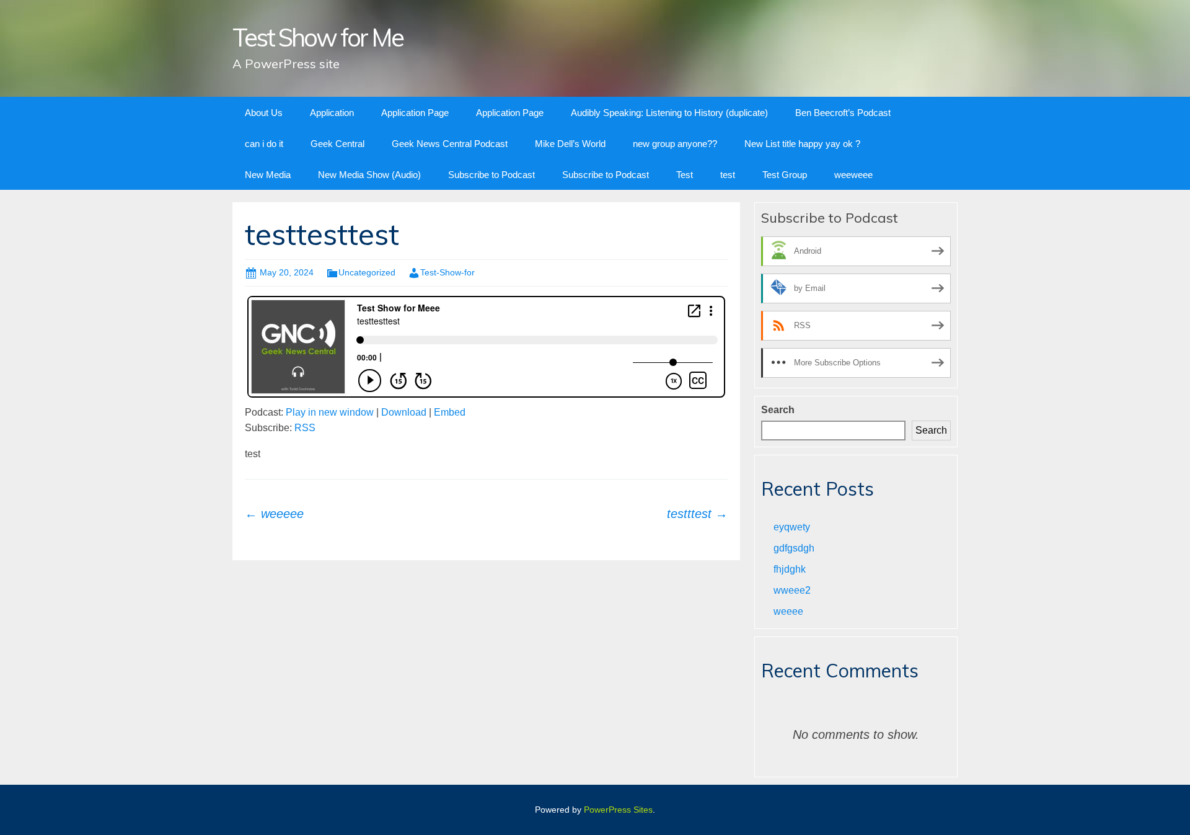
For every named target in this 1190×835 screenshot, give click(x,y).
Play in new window (330, 412)
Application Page (415, 112)
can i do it (264, 143)
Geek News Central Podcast (450, 143)
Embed (449, 412)
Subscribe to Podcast (491, 174)
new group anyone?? (675, 143)
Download (403, 412)
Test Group (784, 174)
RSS (304, 427)
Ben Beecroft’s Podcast (843, 112)
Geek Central (337, 143)
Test (684, 174)
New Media (268, 174)
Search (778, 409)
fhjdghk (790, 569)
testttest (697, 513)
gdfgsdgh (794, 548)
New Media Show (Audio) (369, 174)
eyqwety (792, 527)
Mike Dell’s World (570, 143)
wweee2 (792, 590)
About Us (264, 112)
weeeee (274, 513)
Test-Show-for (447, 272)
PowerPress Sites (618, 810)
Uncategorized (366, 272)
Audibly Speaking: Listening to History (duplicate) (669, 112)
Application (332, 112)
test (727, 174)
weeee (788, 611)
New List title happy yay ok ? (802, 143)
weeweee (853, 174)
